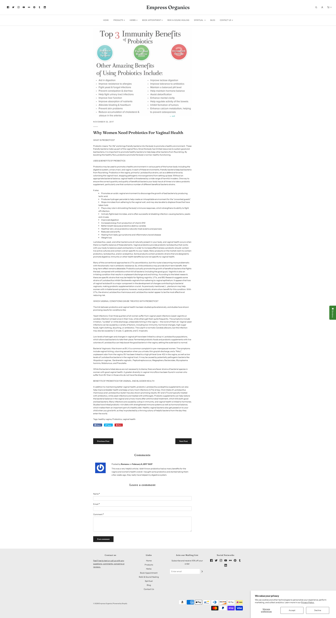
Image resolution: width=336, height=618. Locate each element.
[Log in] (321, 7)
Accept (292, 610)
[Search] (315, 7)
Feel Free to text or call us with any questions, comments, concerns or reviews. (109, 563)
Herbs (148, 569)
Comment (98, 514)
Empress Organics (168, 7)
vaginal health (129, 419)
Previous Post (103, 441)
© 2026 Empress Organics (102, 603)
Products (149, 564)
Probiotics (117, 419)
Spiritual (149, 581)
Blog (212, 20)
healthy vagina (104, 419)
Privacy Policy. (307, 602)
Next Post (183, 441)
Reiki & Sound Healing (178, 20)
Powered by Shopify (120, 603)
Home (106, 20)
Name (96, 494)
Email (96, 504)
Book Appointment (149, 573)
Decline (317, 610)
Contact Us (149, 589)
